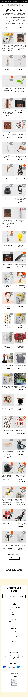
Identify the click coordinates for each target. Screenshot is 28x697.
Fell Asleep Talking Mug (20, 325)
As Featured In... (14, 638)
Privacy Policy (14, 619)
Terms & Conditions (14, 617)
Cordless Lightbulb (20, 285)
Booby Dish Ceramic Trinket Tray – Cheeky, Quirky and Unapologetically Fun (7, 454)
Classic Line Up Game (20, 110)
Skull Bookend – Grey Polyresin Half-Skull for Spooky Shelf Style (7, 112)
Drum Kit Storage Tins (7, 197)
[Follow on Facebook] (9, 657)
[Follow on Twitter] (22, 657)
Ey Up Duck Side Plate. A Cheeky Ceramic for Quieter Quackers (8, 501)
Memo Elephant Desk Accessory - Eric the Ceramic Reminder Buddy (20, 546)
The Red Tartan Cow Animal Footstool (20, 345)
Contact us (14, 614)
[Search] (2, 5)
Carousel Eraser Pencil (20, 68)
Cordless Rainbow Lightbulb (7, 305)
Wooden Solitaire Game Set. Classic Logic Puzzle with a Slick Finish (20, 47)
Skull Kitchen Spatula (8, 244)
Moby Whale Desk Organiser (20, 452)
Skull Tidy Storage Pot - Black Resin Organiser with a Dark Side (7, 477)
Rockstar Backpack (20, 177)
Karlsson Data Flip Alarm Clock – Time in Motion (20, 387)
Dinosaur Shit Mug (20, 305)
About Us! (14, 631)
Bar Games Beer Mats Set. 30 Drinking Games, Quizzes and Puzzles (20, 134)
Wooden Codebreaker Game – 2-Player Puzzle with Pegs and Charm (8, 134)
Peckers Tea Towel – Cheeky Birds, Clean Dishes (8, 430)
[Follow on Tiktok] (18, 657)
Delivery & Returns (14, 609)
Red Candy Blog (14, 636)
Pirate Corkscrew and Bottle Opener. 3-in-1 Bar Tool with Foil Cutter (8, 545)
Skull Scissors (8, 177)
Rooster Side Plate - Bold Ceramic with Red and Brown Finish (7, 408)
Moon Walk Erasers (20, 220)
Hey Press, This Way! (14, 646)
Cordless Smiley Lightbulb (20, 244)
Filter (6, 27)
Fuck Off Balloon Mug (7, 386)
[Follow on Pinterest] (14, 657)
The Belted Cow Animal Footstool (20, 407)
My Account (14, 612)
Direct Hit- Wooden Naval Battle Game (8, 265)
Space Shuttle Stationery (7, 68)
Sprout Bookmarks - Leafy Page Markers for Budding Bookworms (20, 90)
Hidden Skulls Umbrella (20, 264)
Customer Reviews (14, 634)
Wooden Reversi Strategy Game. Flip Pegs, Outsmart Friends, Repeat (8, 222)
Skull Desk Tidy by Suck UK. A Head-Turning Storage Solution (20, 501)
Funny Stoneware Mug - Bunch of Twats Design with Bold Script (7, 47)
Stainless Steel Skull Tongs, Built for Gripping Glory (20, 156)
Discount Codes (14, 643)
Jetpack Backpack (7, 522)
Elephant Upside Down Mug (20, 366)
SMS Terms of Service (14, 621)
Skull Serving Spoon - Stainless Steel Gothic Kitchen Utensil (7, 156)
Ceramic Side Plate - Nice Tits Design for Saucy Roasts (20, 430)
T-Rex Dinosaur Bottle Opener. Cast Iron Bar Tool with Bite (20, 523)
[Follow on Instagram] (5, 657)
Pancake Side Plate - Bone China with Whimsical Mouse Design (20, 477)
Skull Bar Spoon (7, 88)
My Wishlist (14, 641)
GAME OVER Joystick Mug (8, 366)
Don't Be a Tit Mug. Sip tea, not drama (7, 345)
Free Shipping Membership (14, 607)
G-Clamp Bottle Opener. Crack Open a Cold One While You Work (20, 199)
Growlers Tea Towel (8, 325)
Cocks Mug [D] (7, 285)
